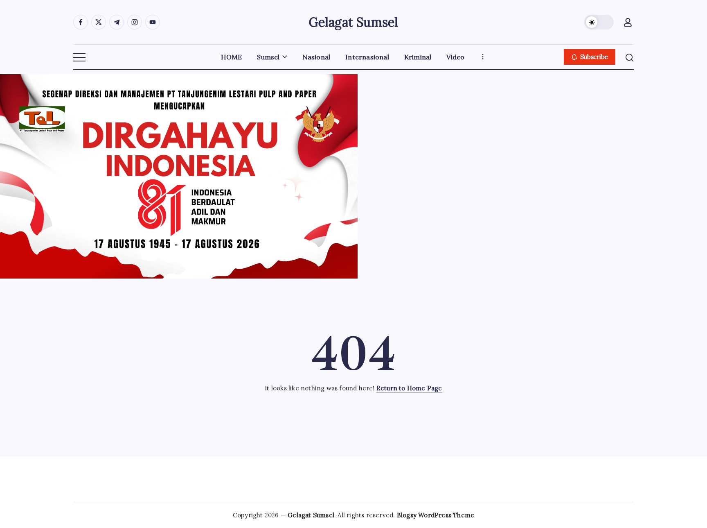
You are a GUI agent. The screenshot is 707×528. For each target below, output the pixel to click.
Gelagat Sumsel (354, 22)
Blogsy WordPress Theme (435, 515)
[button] (599, 22)
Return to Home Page (409, 388)
